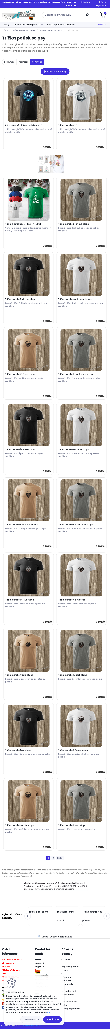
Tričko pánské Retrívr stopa (19, 599)
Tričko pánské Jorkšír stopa (19, 825)
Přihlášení (85, 2)
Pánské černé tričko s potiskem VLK (23, 125)
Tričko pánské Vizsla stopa (19, 675)
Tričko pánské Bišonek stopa (73, 750)
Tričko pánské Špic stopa (18, 750)
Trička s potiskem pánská (26, 24)
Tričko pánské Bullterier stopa (20, 299)
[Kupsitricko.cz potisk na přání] (55, 163)
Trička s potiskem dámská (61, 24)
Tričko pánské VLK (67, 125)
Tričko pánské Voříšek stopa (20, 374)
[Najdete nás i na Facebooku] (3, 1007)
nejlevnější (9, 62)
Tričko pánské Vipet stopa (71, 599)
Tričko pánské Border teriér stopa (75, 524)
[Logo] (18, 15)
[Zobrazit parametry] (55, 71)
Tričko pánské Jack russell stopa (75, 299)
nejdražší (23, 62)
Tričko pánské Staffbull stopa (73, 224)
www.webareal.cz (32, 1025)
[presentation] (27, 916)
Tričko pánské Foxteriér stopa (73, 449)
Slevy (6, 24)
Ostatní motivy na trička (51, 30)
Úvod (6, 30)
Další (101, 24)
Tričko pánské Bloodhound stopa (75, 374)
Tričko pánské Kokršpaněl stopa (21, 524)
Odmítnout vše (31, 1019)
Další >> (60, 858)
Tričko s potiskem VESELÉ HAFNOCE (23, 224)
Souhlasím (52, 1019)
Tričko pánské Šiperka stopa (20, 449)
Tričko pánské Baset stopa (72, 825)
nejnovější (37, 62)
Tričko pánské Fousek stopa (72, 675)
